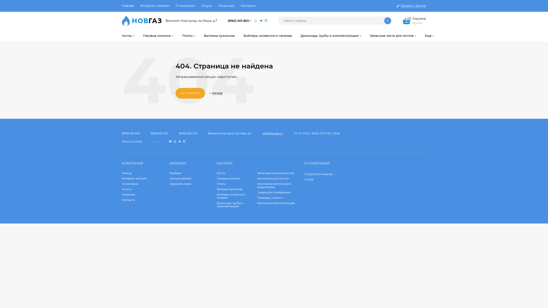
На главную (190, 93)
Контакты (248, 6)
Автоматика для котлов (273, 178)
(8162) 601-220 (159, 133)
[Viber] (266, 21)
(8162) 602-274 (188, 133)
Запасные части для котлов (275, 173)
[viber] (184, 141)
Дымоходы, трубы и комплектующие (230, 204)
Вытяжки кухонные (229, 189)
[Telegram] (260, 21)
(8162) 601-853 (238, 21)
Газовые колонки (228, 178)
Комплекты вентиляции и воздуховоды (274, 185)
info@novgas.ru (272, 133)
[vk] (170, 141)
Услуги (206, 6)
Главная (128, 6)
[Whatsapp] (255, 21)
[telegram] (179, 141)
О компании (185, 6)
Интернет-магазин (155, 6)
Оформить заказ (180, 183)
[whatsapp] (175, 141)
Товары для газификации (274, 192)
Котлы (221, 173)
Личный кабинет (181, 178)
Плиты (221, 183)
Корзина (175, 173)
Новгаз (126, 173)
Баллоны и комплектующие (276, 203)
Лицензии (226, 6)
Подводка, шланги (269, 197)
